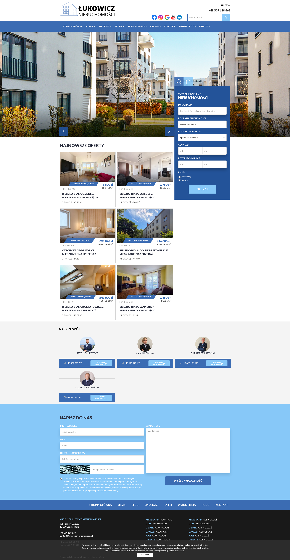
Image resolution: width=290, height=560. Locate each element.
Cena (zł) (183, 144)
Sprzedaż (151, 504)
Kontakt (169, 26)
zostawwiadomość (101, 363)
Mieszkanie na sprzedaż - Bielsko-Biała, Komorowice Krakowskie (87, 292)
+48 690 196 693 (190, 363)
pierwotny (186, 176)
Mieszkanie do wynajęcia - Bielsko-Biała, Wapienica (145, 292)
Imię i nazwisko (68, 426)
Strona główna (73, 26)
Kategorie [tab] (188, 81)
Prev (63, 131)
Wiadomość (153, 426)
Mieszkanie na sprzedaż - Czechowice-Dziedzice (87, 236)
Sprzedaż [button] (104, 26)
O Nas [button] (89, 26)
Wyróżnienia (187, 504)
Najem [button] (119, 26)
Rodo (205, 504)
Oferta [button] (154, 26)
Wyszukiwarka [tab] (179, 81)
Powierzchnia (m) (189, 158)
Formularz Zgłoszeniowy (194, 26)
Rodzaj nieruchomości (192, 118)
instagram (160, 17)
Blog (135, 504)
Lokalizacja (185, 104)
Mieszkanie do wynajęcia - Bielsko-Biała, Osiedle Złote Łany (87, 179)
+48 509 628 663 (219, 10)
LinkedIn (179, 17)
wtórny (185, 180)
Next (169, 131)
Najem (168, 504)
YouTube (173, 17)
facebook (154, 17)
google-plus (167, 17)
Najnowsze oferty (82, 145)
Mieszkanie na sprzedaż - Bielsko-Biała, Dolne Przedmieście (145, 236)
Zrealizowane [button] (136, 26)
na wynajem (160, 519)
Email (63, 439)
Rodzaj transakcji (189, 131)
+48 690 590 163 (132, 363)
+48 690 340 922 (74, 397)
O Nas (122, 504)
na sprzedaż (203, 519)
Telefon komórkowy (72, 453)
